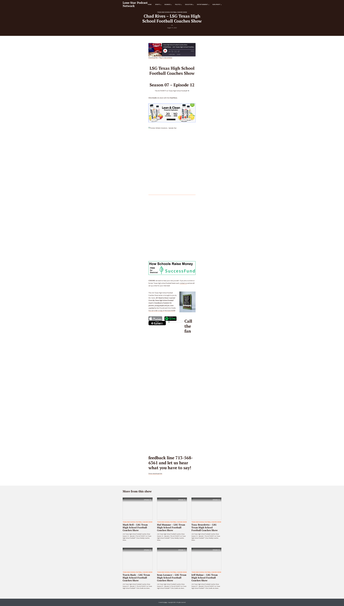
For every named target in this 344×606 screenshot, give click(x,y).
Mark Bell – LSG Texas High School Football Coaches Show (135, 527)
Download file (153, 58)
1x (175, 51)
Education (188, 4)
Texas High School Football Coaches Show (172, 12)
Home (150, 4)
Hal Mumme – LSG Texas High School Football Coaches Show (171, 527)
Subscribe (172, 54)
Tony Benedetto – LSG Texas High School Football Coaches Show (204, 527)
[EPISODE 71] (172, 559)
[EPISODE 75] (172, 509)
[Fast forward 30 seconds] (179, 51)
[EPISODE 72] (138, 559)
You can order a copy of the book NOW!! (161, 311)
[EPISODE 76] (138, 509)
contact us (183, 283)
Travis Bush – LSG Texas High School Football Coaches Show (136, 577)
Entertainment (202, 4)
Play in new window (165, 58)
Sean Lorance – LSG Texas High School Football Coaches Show (171, 577)
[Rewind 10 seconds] (172, 51)
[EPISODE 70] (206, 559)
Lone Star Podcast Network (135, 4)
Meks (165, 602)
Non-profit (216, 4)
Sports (157, 4)
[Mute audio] (169, 51)
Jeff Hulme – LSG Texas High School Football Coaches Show (204, 577)
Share (178, 54)
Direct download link (155, 474)
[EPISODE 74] (206, 509)
